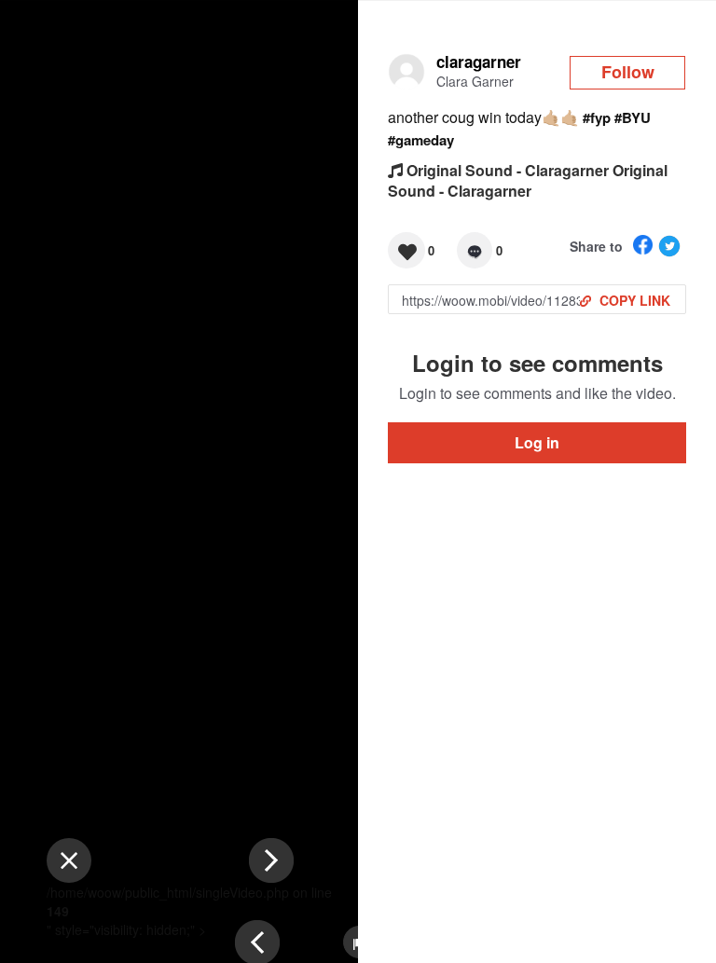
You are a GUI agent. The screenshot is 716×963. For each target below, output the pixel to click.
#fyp (597, 117)
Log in (537, 442)
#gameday (421, 140)
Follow (627, 72)
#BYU (632, 117)
